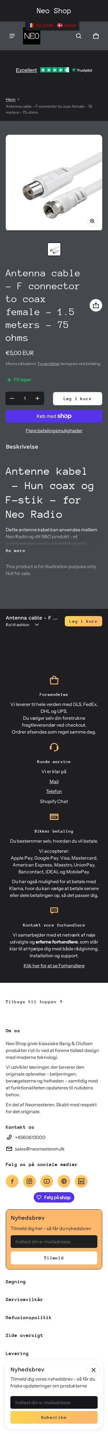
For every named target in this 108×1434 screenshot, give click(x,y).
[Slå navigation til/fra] (12, 36)
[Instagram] (29, 1181)
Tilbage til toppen (31, 1001)
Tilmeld (54, 1257)
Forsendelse (49, 363)
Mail (54, 781)
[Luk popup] (93, 1370)
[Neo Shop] (31, 36)
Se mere (16, 550)
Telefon (54, 791)
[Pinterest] (64, 1181)
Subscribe (54, 1417)
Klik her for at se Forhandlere (54, 965)
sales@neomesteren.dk (40, 1149)
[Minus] (12, 398)
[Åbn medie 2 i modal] (54, 183)
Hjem (11, 99)
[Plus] (37, 398)
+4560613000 (30, 1137)
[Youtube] (46, 1181)
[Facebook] (12, 1181)
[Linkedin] (81, 1181)
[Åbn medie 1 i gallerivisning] (54, 249)
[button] (78, 36)
